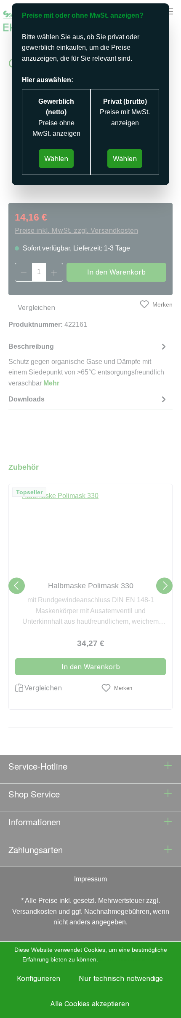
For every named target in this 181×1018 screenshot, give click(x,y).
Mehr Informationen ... (129, 959)
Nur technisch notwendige (121, 978)
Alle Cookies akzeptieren (89, 1003)
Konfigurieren (38, 978)
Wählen (56, 158)
